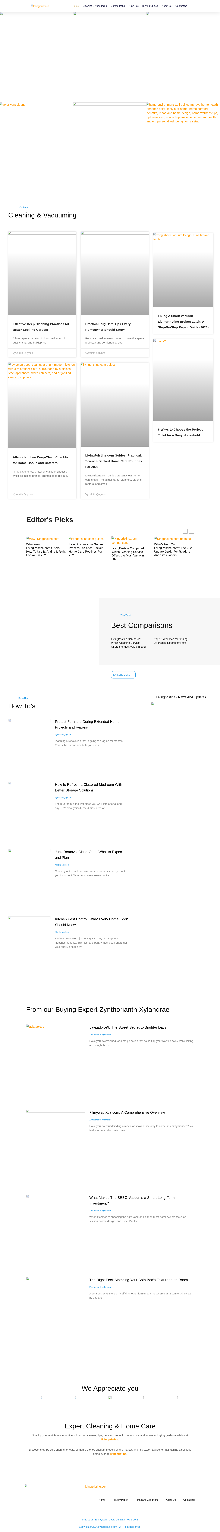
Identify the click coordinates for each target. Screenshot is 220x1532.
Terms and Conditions (146, 1500)
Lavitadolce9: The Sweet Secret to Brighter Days (127, 1027)
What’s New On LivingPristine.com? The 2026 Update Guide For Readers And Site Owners (173, 550)
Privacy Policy (120, 1500)
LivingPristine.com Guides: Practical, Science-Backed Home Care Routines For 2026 (113, 461)
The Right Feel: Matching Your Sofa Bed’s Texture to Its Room (138, 1280)
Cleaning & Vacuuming (95, 6)
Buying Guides (150, 6)
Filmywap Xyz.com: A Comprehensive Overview (127, 1112)
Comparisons (118, 6)
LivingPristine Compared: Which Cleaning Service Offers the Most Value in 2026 (128, 554)
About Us (167, 6)
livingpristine (109, 1439)
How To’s (133, 6)
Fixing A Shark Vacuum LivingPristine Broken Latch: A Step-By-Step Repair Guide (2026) (183, 321)
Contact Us (181, 6)
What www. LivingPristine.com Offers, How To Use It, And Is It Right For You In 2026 (46, 550)
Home (75, 6)
